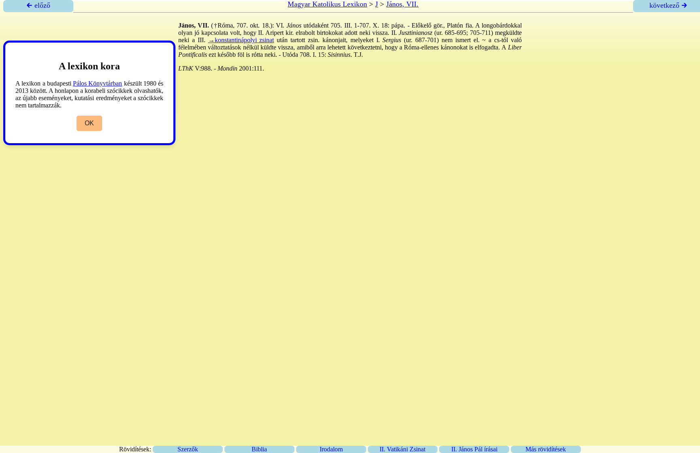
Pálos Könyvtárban (97, 83)
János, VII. (402, 4)
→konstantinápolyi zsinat (241, 39)
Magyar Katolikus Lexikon (327, 4)
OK (89, 123)
